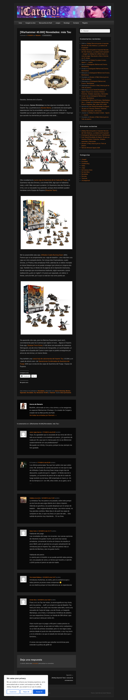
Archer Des (33, 600)
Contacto (76, 23)
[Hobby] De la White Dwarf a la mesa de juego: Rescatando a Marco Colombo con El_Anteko (95, 56)
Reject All (26, 692)
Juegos (58, 23)
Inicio (20, 23)
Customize (13, 692)
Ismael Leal (85, 96)
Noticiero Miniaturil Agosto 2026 (91, 148)
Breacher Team (51, 190)
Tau (35, 392)
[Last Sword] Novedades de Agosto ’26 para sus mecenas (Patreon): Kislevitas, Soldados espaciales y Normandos (95, 92)
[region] (26, 685)
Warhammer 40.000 (42, 392)
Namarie (38, 35)
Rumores (84, 176)
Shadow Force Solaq (34, 345)
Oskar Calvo (33, 531)
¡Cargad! (84, 159)
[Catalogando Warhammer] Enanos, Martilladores (96, 135)
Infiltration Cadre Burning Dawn (52, 255)
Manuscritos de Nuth (45, 23)
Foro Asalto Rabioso (35, 577)
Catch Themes (107, 693)
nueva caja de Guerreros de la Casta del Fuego (50, 180)
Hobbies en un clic (35, 498)
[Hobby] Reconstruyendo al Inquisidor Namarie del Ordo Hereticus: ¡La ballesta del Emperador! (95, 45)
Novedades (41, 391)
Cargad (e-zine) (31, 23)
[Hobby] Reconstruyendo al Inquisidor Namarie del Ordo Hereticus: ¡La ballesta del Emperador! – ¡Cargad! (95, 52)
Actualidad (85, 161)
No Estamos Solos (87, 170)
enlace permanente (65, 392)
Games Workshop (60, 391)
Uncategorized (86, 180)
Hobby (83, 166)
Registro (85, 23)
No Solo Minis (86, 172)
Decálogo (67, 23)
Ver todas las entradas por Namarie (43, 415)
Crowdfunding (85, 163)
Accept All (39, 692)
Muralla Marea (46, 108)
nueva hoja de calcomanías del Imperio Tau (47, 358)
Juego (83, 168)
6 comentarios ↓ (47, 35)
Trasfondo (84, 178)
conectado (35, 663)
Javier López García (35, 432)
